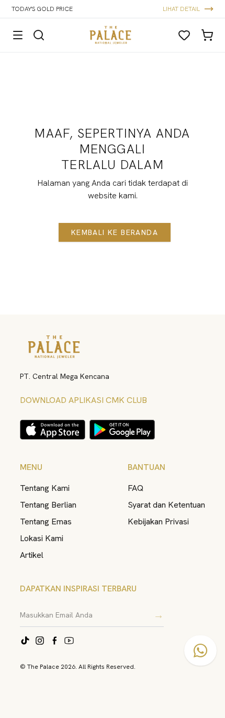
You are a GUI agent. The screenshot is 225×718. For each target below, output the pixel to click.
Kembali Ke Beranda (114, 232)
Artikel (31, 554)
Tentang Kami (45, 488)
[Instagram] (40, 640)
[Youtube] (69, 640)
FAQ (135, 488)
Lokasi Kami (41, 538)
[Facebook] (54, 640)
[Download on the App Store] (52, 429)
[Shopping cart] (207, 35)
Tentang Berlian (48, 504)
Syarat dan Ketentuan (166, 504)
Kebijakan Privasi (158, 521)
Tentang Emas (46, 521)
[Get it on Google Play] (122, 429)
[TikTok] (25, 640)
